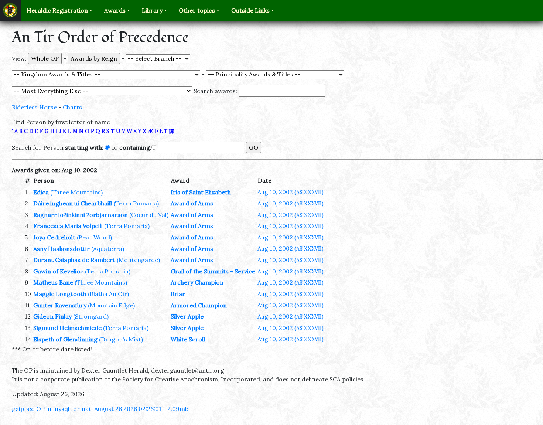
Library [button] (152, 10)
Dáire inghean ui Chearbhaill (72, 203)
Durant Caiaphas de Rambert (74, 260)
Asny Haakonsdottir (61, 248)
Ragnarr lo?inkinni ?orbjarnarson (80, 214)
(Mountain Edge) (111, 305)
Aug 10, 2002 (290, 192)
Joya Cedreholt (54, 237)
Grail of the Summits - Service (213, 271)
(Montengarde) (138, 260)
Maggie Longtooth (59, 294)
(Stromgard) (91, 316)
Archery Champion (197, 282)
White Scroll (188, 339)
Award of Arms (192, 203)
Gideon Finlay (52, 316)
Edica (41, 192)
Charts (72, 107)
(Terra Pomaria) (136, 203)
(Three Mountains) (76, 192)
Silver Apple (187, 316)
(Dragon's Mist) (121, 339)
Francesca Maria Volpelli (68, 225)
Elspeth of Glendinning (65, 339)
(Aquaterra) (107, 248)
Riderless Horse (34, 107)
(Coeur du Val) (148, 214)
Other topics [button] (197, 10)
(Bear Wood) (94, 237)
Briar (178, 294)
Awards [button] (115, 10)
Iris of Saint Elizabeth (201, 192)
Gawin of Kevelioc (58, 271)
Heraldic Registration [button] (57, 10)
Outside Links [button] (250, 10)
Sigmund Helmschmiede (67, 328)
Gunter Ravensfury (59, 305)
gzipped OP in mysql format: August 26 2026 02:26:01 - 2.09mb (100, 408)
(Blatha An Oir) (108, 294)
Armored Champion (199, 305)
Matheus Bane (53, 282)
